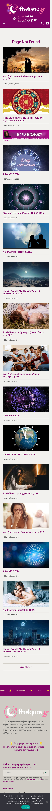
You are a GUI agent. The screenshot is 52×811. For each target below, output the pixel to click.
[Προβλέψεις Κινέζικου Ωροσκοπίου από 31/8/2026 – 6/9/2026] (26, 102)
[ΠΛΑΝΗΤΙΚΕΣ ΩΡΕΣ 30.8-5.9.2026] (26, 438)
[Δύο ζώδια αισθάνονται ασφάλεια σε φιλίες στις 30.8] (26, 358)
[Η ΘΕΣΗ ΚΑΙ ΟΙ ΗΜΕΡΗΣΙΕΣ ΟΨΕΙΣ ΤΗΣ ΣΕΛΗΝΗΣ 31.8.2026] (26, 274)
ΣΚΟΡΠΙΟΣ (44, 691)
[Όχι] (47, 802)
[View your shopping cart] (47, 23)
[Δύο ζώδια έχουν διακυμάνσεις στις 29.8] (26, 516)
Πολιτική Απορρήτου (34, 779)
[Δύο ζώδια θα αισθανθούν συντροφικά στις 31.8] (26, 60)
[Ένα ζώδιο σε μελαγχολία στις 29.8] (26, 477)
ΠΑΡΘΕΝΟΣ (7, 691)
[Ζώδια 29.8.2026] (26, 555)
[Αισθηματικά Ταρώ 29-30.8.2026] (26, 594)
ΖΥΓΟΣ (25, 691)
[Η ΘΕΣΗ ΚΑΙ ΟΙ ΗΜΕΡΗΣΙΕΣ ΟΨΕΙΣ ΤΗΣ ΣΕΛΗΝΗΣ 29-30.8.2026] (26, 633)
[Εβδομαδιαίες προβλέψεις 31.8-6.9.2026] (26, 197)
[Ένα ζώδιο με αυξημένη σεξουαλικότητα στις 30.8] (26, 316)
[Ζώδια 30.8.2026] (26, 399)
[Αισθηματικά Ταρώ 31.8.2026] (26, 236)
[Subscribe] (46, 772)
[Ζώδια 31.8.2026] (26, 158)
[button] (4, 8)
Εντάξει (26, 807)
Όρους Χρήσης (8, 781)
